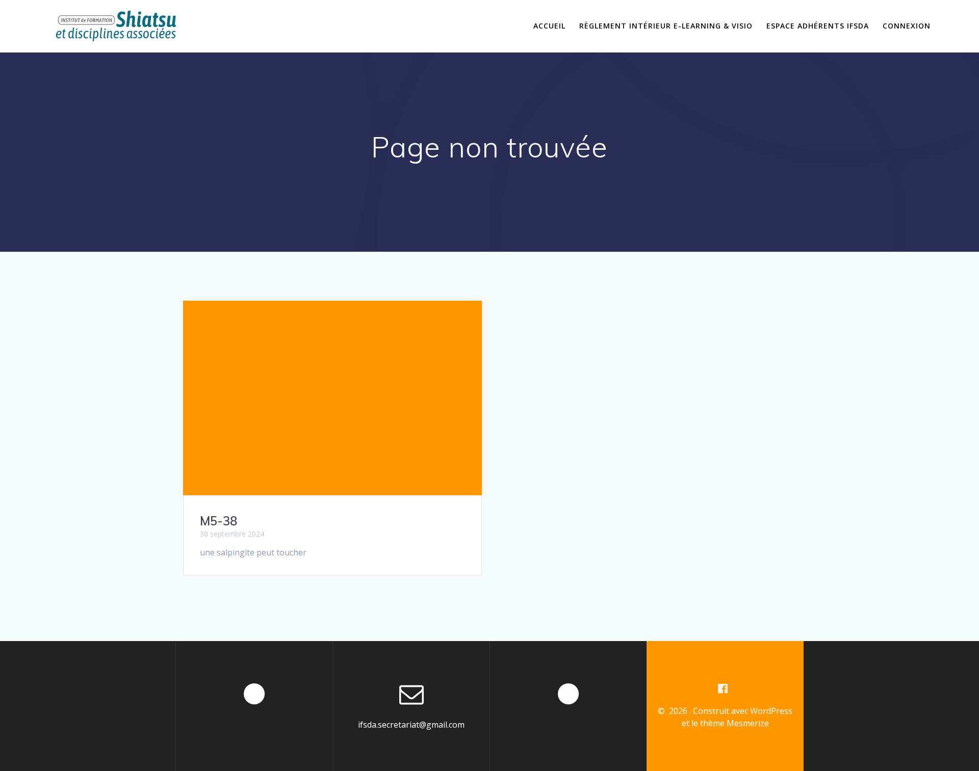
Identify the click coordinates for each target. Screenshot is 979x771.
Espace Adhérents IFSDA (817, 26)
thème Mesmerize (734, 723)
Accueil (549, 26)
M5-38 (218, 520)
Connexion (907, 26)
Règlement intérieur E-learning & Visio (666, 26)
